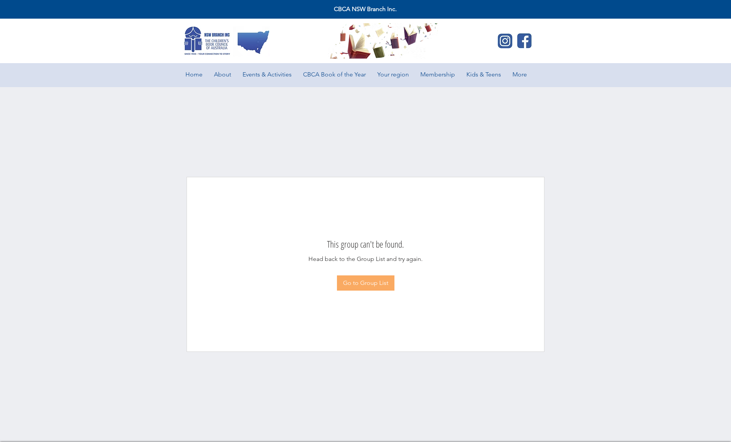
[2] (505, 40)
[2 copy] (524, 40)
